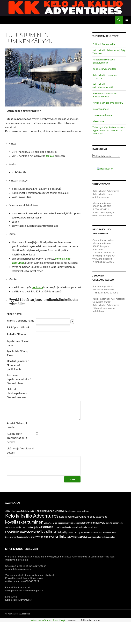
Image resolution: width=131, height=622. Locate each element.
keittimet (85, 511)
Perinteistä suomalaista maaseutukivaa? (104, 95)
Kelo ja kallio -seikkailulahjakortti (102, 86)
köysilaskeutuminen (24, 522)
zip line (112, 537)
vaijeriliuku (58, 536)
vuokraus (92, 537)
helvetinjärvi (30, 511)
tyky (33, 537)
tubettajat (21, 537)
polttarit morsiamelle (62, 527)
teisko (89, 532)
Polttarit (47, 527)
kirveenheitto (101, 517)
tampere (80, 532)
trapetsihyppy (11, 537)
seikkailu (44, 531)
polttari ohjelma (31, 527)
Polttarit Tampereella (103, 44)
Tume (28, 537)
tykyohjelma (42, 536)
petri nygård (10, 527)
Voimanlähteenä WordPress (17, 613)
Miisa (70, 523)
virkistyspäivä (79, 536)
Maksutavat (98, 121)
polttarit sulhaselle (79, 527)
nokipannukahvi (80, 523)
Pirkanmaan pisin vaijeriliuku (107, 102)
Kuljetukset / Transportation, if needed (17, 437)
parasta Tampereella (114, 523)
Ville (69, 537)
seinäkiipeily (60, 532)
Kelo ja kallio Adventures (32, 516)
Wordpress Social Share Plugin (49, 619)
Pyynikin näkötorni (20, 532)
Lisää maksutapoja (102, 115)
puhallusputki (93, 527)
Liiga (55, 523)
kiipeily (91, 516)
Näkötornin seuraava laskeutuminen (103, 61)
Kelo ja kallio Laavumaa (72, 516)
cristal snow (16, 511)
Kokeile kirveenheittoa (104, 68)
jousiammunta (75, 511)
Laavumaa (48, 523)
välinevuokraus (102, 537)
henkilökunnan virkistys (50, 510)
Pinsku (18, 527)
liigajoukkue (63, 523)
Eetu (23, 511)
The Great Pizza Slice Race (105, 532)
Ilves (67, 511)
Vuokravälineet (100, 108)
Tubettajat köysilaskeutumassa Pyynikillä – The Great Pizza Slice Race (108, 130)
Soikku (70, 532)
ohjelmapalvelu (96, 522)
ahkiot (7, 511)
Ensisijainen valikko (127, 20)
